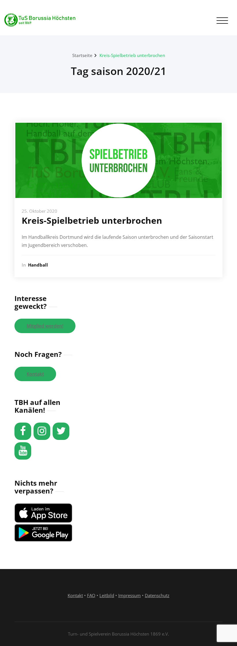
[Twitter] (61, 431)
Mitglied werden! (45, 326)
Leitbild (106, 595)
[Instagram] (42, 431)
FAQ (91, 595)
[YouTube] (22, 451)
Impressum (129, 595)
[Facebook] (22, 431)
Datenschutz (157, 595)
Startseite (82, 55)
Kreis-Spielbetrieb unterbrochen (132, 55)
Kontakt (35, 374)
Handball (38, 265)
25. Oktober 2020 (39, 211)
